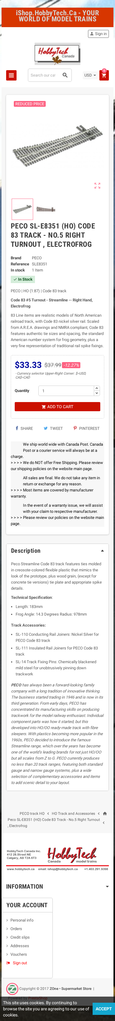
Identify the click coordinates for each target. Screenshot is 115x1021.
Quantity (22, 390)
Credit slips (20, 937)
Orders (16, 928)
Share (26, 428)
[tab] (57, 550)
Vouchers (18, 954)
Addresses (19, 946)
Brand (16, 258)
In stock (18, 270)
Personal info (21, 920)
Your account (27, 905)
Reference (20, 264)
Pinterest (89, 428)
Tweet (56, 428)
